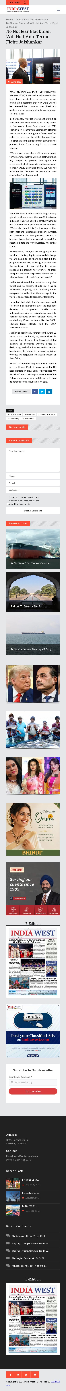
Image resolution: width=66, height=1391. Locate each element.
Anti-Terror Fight (14, 414)
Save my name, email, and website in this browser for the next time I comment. (24, 500)
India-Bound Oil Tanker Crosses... (31, 563)
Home (9, 19)
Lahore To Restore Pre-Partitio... (30, 606)
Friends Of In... (30, 1179)
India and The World (47, 414)
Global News (30, 414)
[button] (33, 683)
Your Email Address (20, 1077)
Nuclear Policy (13, 418)
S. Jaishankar (28, 418)
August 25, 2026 (32, 1184)
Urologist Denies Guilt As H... (28, 1258)
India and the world (35, 19)
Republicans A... (31, 1192)
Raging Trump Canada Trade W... (30, 1243)
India (18, 19)
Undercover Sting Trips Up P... (29, 1235)
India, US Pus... (30, 1206)
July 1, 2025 (15, 82)
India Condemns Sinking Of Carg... (32, 649)
